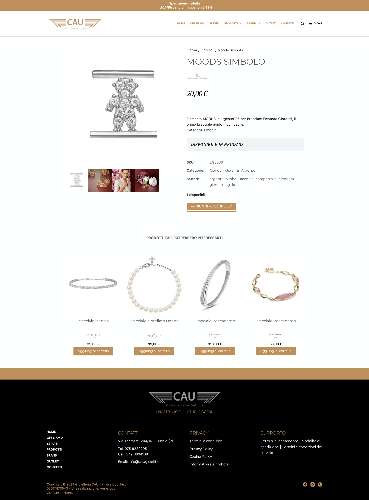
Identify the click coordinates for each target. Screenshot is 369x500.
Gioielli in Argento (240, 170)
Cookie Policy (200, 457)
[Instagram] (312, 484)
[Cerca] (302, 23)
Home (181, 23)
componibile (266, 179)
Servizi (214, 23)
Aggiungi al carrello (211, 206)
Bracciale (246, 179)
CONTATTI (287, 23)
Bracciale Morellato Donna (154, 321)
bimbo (231, 179)
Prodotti (231, 23)
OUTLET (270, 23)
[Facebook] (305, 484)
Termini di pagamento (279, 441)
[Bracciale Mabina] (93, 285)
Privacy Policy (201, 449)
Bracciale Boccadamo (215, 321)
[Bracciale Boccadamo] (215, 285)
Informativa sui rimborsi (209, 464)
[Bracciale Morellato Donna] (154, 285)
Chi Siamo (197, 23)
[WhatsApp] (320, 484)
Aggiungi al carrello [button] (93, 351)
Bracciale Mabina (93, 321)
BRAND (251, 23)
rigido (230, 185)
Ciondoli (207, 50)
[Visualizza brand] (198, 76)
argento (217, 179)
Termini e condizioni (206, 441)
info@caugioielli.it (144, 462)
